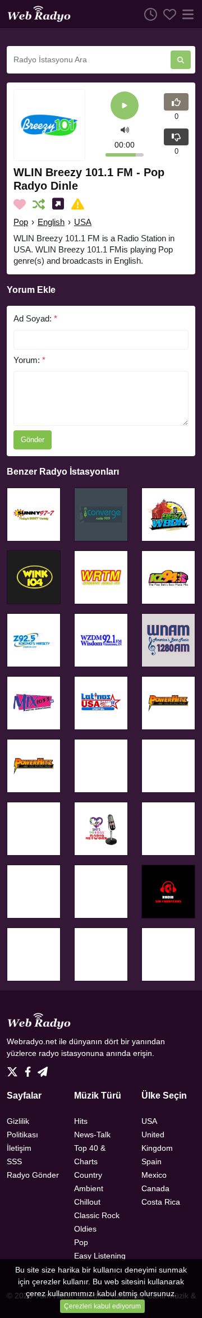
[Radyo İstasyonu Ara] (181, 59)
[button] (125, 129)
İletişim (19, 1148)
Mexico (154, 1174)
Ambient (88, 1188)
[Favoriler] (166, 14)
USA (82, 222)
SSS (14, 1161)
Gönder (32, 439)
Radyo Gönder (33, 1174)
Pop (20, 222)
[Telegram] (43, 1068)
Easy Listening (100, 1255)
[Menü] (185, 14)
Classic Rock (97, 1215)
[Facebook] (30, 1068)
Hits (81, 1121)
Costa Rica (160, 1201)
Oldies (85, 1228)
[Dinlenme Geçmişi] (147, 14)
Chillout (87, 1201)
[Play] (125, 106)
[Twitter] (14, 1068)
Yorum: (29, 360)
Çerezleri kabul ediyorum (102, 1306)
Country (88, 1174)
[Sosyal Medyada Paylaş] (60, 204)
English (51, 222)
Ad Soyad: (35, 318)
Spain (151, 1161)
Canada (155, 1188)
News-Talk (92, 1134)
